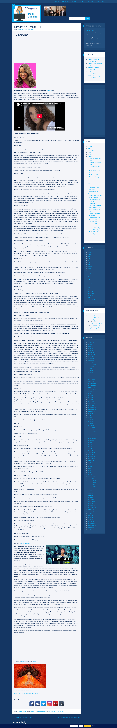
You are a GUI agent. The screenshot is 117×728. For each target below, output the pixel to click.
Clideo (34, 662)
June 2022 (90, 444)
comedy (39, 711)
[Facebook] (31, 703)
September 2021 (92, 462)
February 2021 (91, 477)
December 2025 (92, 359)
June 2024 (90, 395)
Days (89, 265)
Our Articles (92, 189)
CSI (88, 261)
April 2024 (90, 399)
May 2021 (90, 471)
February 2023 (91, 428)
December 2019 (92, 505)
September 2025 (92, 365)
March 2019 (91, 521)
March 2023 (91, 426)
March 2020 (91, 499)
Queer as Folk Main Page (95, 224)
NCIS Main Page (93, 220)
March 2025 (91, 377)
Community (90, 152)
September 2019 (92, 511)
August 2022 (91, 440)
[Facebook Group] (37, 703)
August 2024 (91, 391)
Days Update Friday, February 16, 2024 (23, 718)
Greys (89, 279)
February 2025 (91, 379)
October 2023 (91, 412)
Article (20, 711)
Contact (90, 155)
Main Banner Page (94, 187)
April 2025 (90, 375)
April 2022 (90, 448)
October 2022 (91, 436)
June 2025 (90, 371)
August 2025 (91, 367)
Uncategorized (91, 299)
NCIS (89, 287)
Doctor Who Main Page (95, 205)
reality (64, 711)
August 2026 (91, 342)
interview (50, 711)
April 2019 (90, 520)
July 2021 (90, 467)
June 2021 (90, 469)
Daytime (90, 157)
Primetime (24, 711)
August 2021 (91, 465)
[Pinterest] (55, 703)
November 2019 (92, 507)
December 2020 (92, 481)
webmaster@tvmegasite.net (93, 41)
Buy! (98, 1)
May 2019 (90, 517)
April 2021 (90, 473)
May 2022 (90, 446)
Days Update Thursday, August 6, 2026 (93, 69)
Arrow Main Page (93, 197)
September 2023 (92, 414)
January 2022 (91, 454)
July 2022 (90, 442)
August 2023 (91, 416)
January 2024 (91, 405)
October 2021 (91, 460)
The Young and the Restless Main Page (94, 176)
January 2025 (91, 381)
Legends (90, 281)
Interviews (74, 1)
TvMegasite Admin (32, 29)
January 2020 (91, 503)
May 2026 (90, 349)
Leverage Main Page (94, 218)
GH (88, 277)
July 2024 (90, 393)
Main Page (90, 185)
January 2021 (91, 479)
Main (89, 285)
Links (89, 183)
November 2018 (92, 526)
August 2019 (91, 513)
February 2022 (91, 452)
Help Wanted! (89, 31)
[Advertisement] (84, 9)
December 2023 (92, 408)
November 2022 (92, 434)
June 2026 (90, 346)
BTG (89, 259)
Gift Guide (91, 150)
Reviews (81, 1)
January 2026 (91, 357)
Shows (93, 1)
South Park (90, 295)
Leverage (90, 283)
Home (51, 1)
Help (103, 1)
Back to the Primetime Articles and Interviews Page (27, 693)
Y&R (89, 301)
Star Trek (90, 297)
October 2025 (91, 363)
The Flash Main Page (94, 232)
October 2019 (91, 509)
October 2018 (91, 528)
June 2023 (90, 420)
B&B (89, 257)
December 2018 (92, 524)
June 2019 (90, 515)
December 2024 (92, 383)
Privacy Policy (91, 234)
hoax (46, 711)
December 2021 (91, 456)
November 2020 (92, 483)
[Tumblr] (61, 703)
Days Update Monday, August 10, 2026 (93, 61)
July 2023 (90, 418)
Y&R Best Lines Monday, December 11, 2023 (69, 718)
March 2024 (91, 401)
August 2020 (91, 489)
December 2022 (92, 432)
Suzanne (49, 90)
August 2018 (91, 530)
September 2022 (92, 438)
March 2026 (91, 353)
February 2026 (91, 355)
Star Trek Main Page (94, 230)
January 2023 (91, 430)
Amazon (32, 711)
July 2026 (90, 344)
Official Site (24, 543)
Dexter (89, 269)
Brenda (29, 690)
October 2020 (91, 485)
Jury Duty (54, 711)
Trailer (28, 543)
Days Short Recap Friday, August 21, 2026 (94, 73)
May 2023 (90, 422)
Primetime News (65, 1)
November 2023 (92, 410)
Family (89, 273)
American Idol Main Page (95, 195)
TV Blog (87, 1)
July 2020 (90, 491)
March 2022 (91, 450)
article (35, 711)
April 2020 (90, 497)
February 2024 (91, 403)
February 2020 (91, 501)
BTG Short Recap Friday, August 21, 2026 (94, 77)
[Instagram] (49, 703)
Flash (89, 275)
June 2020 (90, 493)
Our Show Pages (93, 191)
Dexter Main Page (93, 203)
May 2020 (90, 495)
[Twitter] (43, 703)
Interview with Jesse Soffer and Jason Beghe (94, 319)
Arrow (89, 252)
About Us (57, 1)
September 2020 (92, 487)
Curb (89, 263)
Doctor (89, 271)
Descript (23, 662)
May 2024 (90, 397)
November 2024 (92, 385)
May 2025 (90, 373)
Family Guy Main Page (94, 207)
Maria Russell (60, 711)
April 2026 (90, 351)
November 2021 (92, 458)
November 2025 (92, 361)
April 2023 (90, 424)
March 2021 (91, 475)
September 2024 (92, 389)
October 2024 (91, 387)
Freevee (43, 711)
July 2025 (90, 369)
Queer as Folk (91, 293)
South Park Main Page (95, 228)
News (89, 289)
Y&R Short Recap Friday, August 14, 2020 (95, 327)
